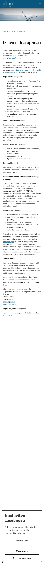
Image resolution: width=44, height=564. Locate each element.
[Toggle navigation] (40, 4)
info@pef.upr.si (8, 242)
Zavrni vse (22, 551)
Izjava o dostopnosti (18, 31)
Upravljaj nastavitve (22, 558)
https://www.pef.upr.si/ (12, 58)
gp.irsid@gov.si (9, 302)
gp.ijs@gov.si (20, 273)
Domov (5, 31)
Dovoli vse (22, 540)
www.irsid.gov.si (9, 304)
